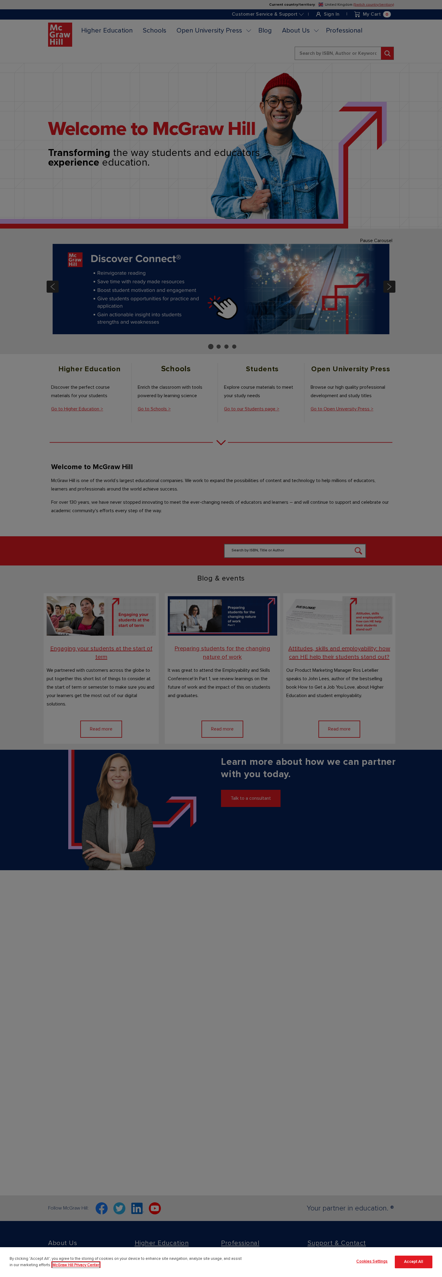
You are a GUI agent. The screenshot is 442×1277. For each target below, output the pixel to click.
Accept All (413, 1262)
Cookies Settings (372, 1261)
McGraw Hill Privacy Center (76, 1265)
